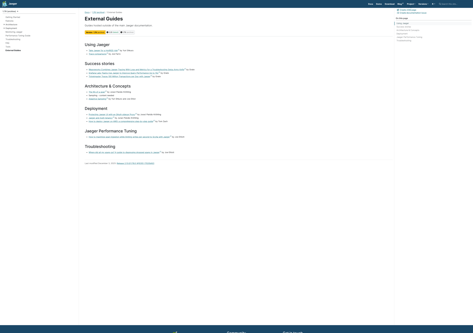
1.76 (128, 32)
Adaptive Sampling (97, 99)
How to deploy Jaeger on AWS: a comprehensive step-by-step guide (121, 121)
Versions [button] (422, 4)
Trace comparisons (97, 54)
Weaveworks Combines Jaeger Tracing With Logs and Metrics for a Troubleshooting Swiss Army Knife (136, 69)
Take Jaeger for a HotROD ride (103, 50)
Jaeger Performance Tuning (409, 37)
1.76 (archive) (98, 12)
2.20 (113, 32)
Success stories (404, 26)
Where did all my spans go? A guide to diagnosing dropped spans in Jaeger (124, 152)
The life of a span (97, 92)
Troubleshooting (404, 40)
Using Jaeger (403, 23)
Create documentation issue (412, 13)
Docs (87, 12)
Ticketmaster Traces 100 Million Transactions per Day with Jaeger (119, 76)
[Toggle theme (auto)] (433, 3)
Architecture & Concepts (408, 30)
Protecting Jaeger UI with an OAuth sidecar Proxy (112, 114)
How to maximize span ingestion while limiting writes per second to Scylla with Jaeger (129, 137)
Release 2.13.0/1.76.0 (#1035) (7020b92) (135, 163)
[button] (411, 3)
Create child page (407, 10)
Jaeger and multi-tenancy (101, 118)
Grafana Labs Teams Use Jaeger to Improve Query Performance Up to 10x (123, 73)
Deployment (402, 33)
